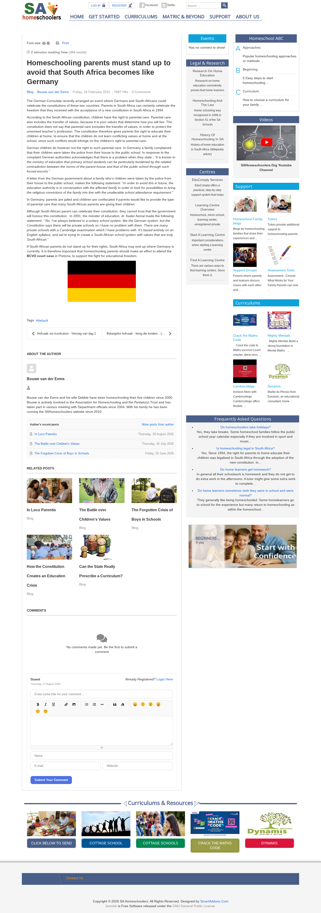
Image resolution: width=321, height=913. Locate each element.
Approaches (252, 47)
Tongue (158, 704)
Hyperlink (65, 704)
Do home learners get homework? (245, 469)
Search (224, 5)
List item (101, 704)
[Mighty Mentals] (283, 320)
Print (65, 43)
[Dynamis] (283, 371)
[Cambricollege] (249, 371)
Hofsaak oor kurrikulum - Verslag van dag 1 (66, 333)
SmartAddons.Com (214, 901)
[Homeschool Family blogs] (249, 204)
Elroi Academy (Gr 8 (269, 843)
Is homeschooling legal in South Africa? (245, 448)
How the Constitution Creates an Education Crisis (46, 576)
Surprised (150, 704)
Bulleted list (86, 704)
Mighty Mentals (279, 335)
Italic (45, 704)
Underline (53, 704)
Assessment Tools (281, 270)
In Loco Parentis (41, 510)
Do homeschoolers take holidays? (245, 427)
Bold (37, 704)
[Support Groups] (249, 255)
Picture (73, 704)
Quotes (114, 704)
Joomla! (111, 906)
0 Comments (141, 92)
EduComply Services (207, 180)
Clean (122, 704)
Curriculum (251, 91)
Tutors (272, 219)
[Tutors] (283, 204)
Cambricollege (243, 386)
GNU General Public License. (194, 906)
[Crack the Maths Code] (249, 320)
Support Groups (245, 270)
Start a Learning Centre (207, 235)
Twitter (171, 5)
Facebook (151, 5)
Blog (30, 92)
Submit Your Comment (51, 780)
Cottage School (51, 843)
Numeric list (94, 704)
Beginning (250, 69)
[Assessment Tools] (283, 255)
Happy (135, 704)
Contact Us (75, 878)
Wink (45, 711)
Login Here (165, 679)
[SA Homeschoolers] (42, 11)
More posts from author (158, 424)
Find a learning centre (207, 260)
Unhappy (37, 711)
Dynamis (274, 386)
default (43, 320)
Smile (142, 704)
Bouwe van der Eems (53, 92)
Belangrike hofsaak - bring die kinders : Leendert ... (141, 333)
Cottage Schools (106, 843)
